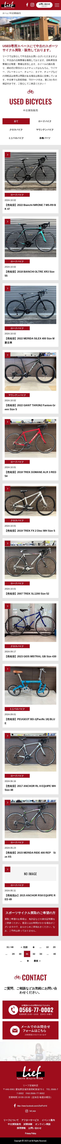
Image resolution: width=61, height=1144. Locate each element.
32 (34, 954)
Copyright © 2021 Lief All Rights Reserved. (30, 1140)
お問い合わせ (34, 1128)
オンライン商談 (43, 1124)
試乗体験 (28, 1124)
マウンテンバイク (45, 129)
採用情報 (21, 1128)
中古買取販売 (14, 1124)
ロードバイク (44, 121)
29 (13, 954)
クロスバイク (16, 129)
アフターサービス (30, 1120)
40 (54, 954)
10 (47, 947)
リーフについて (11, 1120)
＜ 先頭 (24, 947)
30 (20, 954)
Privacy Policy (30, 1133)
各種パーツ (44, 138)
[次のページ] (28, 961)
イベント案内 (48, 1120)
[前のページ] (33, 947)
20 (54, 947)
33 (41, 954)
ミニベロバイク (16, 138)
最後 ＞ (37, 961)
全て (16, 121)
